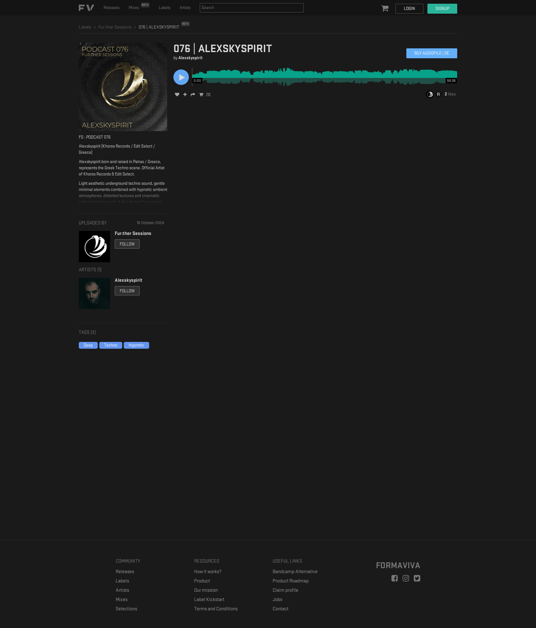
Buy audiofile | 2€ (431, 53)
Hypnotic (136, 345)
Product (202, 581)
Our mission (206, 590)
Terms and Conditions (216, 609)
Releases (111, 8)
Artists (185, 8)
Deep (88, 345)
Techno (110, 345)
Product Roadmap (291, 581)
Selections (126, 609)
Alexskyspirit (190, 58)
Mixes (139, 6)
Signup (442, 9)
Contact (280, 609)
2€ (208, 95)
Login (409, 9)
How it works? (207, 571)
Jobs (277, 599)
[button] (385, 8)
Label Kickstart (209, 599)
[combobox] (252, 7)
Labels (164, 8)
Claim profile (285, 590)
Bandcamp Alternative (295, 571)
